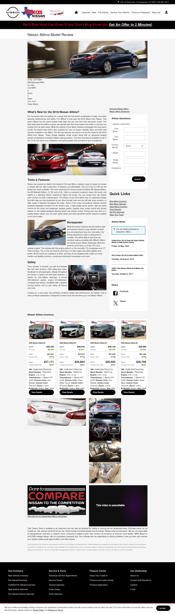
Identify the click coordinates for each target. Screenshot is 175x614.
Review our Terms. (55, 610)
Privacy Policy (38, 610)
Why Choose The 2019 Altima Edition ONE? (127, 255)
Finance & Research (140, 12)
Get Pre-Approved (117, 212)
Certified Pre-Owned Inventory (21, 584)
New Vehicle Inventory (18, 575)
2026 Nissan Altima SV (37, 343)
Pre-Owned (103, 12)
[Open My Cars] (166, 12)
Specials (86, 12)
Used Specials (115, 209)
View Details (37, 392)
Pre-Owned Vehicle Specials (21, 593)
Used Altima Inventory (118, 206)
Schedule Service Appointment (63, 575)
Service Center (55, 580)
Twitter (123, 301)
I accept (162, 608)
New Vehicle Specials (18, 589)
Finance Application (99, 584)
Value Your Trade (116, 214)
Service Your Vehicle (119, 12)
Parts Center (54, 589)
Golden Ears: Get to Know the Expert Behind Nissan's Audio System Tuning (128, 241)
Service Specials (56, 584)
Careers (133, 584)
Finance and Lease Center (102, 580)
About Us (156, 12)
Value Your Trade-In (99, 575)
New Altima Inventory (118, 201)
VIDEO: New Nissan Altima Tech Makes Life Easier (127, 269)
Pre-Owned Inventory (17, 580)
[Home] (13, 12)
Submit (138, 179)
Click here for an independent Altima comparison (47, 516)
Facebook (124, 291)
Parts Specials (55, 593)
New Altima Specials (118, 204)
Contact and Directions (140, 580)
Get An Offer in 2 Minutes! (130, 24)
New (94, 12)
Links (132, 589)
